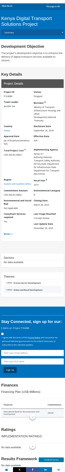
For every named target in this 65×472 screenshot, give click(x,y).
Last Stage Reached (45, 213)
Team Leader (11, 102)
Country (8, 126)
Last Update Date (43, 223)
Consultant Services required (15, 215)
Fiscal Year (40, 180)
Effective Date (41, 136)
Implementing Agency (46, 149)
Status (37, 92)
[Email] (6, 470)
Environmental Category (47, 190)
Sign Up (10, 369)
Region (7, 179)
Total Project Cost (15, 150)
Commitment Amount (16, 190)
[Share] (32, 469)
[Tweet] (19, 469)
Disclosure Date (42, 126)
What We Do (7, 6)
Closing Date (41, 200)
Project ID (9, 92)
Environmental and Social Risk (17, 202)
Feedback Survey (51, 460)
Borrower (40, 102)
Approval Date (11, 136)
